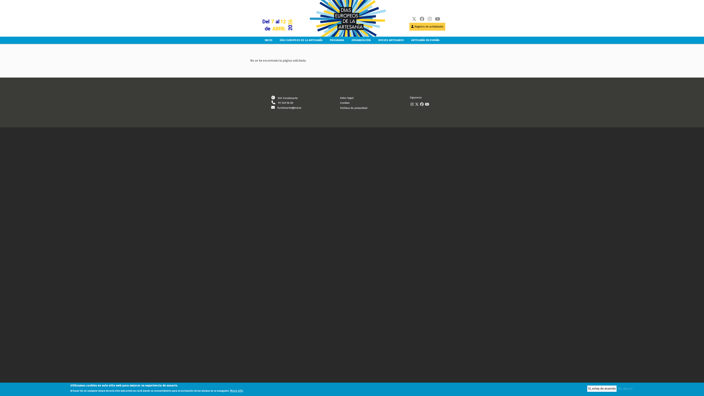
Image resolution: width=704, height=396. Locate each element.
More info (236, 390)
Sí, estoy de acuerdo (602, 388)
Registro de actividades (429, 26)
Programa (337, 40)
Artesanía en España (425, 40)
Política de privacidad (353, 108)
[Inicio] (344, 18)
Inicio (268, 40)
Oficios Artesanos (391, 40)
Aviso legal (347, 98)
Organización (361, 40)
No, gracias (625, 388)
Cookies (345, 102)
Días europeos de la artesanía (301, 40)
